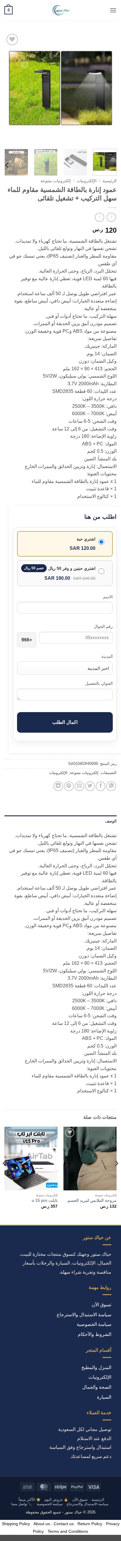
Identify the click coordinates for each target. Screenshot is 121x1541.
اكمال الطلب (64, 722)
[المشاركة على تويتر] (90, 786)
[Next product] (111, 217)
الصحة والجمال (96, 1387)
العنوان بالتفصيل (99, 683)
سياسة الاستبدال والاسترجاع (84, 1314)
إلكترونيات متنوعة (56, 181)
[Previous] (107, 88)
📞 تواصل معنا (22, 1504)
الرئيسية (109, 181)
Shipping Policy (16, 1523)
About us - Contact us (53, 1523)
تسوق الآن (101, 1304)
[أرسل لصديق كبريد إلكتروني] (79, 786)
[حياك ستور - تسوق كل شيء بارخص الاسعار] (60, 10)
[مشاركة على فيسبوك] (100, 786)
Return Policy (90, 1523)
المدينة (107, 656)
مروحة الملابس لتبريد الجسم (92, 1200)
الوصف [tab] (111, 821)
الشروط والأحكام (94, 1334)
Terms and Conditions (68, 1531)
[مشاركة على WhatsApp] (111, 786)
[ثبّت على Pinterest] (69, 786)
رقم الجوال (103, 626)
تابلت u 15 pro (45, 1200)
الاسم (108, 596)
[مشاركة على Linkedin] (58, 786)
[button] (113, 10)
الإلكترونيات (87, 181)
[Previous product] (99, 217)
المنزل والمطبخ (96, 1367)
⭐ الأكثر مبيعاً (29, 1500)
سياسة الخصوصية (94, 1324)
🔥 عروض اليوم (56, 1500)
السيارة (104, 1397)
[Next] (9, 88)
